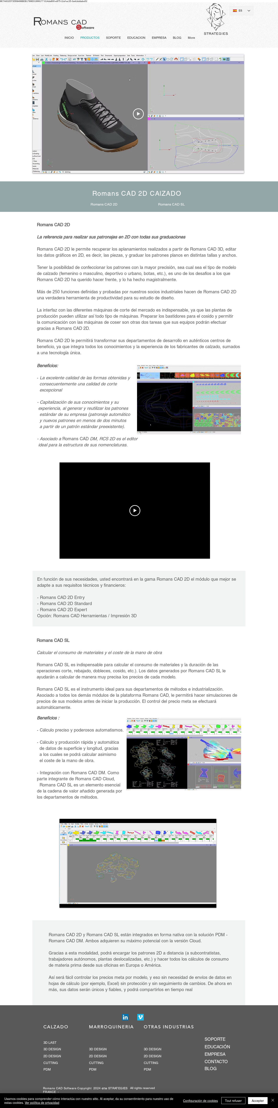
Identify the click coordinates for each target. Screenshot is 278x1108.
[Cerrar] (272, 1101)
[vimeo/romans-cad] (140, 1017)
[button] (189, 400)
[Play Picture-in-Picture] (203, 902)
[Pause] (65, 902)
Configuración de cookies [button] (200, 1100)
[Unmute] (72, 902)
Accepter (258, 1100)
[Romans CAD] (125, 1017)
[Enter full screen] (210, 902)
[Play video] (138, 113)
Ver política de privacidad (42, 1102)
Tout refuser (233, 1100)
